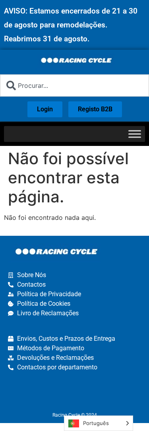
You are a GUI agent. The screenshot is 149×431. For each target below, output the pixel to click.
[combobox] (74, 85)
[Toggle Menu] (134, 134)
